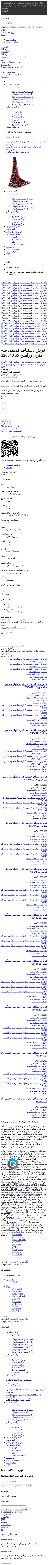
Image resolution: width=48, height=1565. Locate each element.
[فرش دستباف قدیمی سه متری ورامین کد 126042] (24, 362)
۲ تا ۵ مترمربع (18, 117)
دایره (8, 132)
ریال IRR (10, 1223)
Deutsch (19, 1237)
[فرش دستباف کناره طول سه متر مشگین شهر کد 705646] (24, 943)
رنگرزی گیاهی (12, 152)
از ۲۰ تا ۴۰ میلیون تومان (22, 99)
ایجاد (29, 1486)
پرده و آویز (16, 239)
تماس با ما (11, 39)
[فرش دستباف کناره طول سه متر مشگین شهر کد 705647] (24, 897)
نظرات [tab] (9, 467)
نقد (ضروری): (7, 632)
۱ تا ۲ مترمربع (18, 114)
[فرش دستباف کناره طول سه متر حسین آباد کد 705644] (24, 1035)
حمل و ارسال (12, 42)
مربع (20, 132)
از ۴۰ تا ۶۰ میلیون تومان (22, 102)
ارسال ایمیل (6, 421)
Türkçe (18, 1245)
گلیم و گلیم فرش (14, 226)
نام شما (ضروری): (9, 627)
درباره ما (10, 247)
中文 (18, 1242)
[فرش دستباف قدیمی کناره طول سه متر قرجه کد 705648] (24, 851)
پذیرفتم (5, 10)
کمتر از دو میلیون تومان (22, 199)
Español (19, 1234)
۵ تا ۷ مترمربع (18, 119)
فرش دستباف (12, 84)
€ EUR (9, 23)
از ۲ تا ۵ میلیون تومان (21, 201)
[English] (7, 27)
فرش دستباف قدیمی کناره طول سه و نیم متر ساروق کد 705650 (25, 778)
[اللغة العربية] (21, 27)
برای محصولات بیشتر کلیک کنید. (15, 1262)
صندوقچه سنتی (18, 244)
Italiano (18, 1252)
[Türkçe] (30, 27)
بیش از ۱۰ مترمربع (20, 124)
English (19, 1232)
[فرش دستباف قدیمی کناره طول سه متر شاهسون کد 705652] (24, 666)
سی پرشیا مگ (12, 249)
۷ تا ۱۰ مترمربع (18, 122)
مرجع (10, 475)
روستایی (34, 142)
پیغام (3, 409)
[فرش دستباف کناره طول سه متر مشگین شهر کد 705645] (24, 989)
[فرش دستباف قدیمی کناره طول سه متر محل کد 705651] (24, 713)
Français (18, 1247)
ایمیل (3, 403)
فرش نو (22, 147)
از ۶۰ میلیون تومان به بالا (22, 104)
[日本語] (3, 30)
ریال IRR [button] (5, 18)
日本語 (18, 1254)
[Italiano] (41, 27)
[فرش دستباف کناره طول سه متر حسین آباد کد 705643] (24, 1081)
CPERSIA (26, 1195)
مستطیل (27, 132)
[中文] (25, 27)
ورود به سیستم (13, 1218)
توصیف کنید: (6, 617)
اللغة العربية (20, 1239)
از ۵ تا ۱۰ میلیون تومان (22, 94)
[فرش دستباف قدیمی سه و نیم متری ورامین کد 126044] (24, 365)
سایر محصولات (13, 234)
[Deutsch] (16, 27)
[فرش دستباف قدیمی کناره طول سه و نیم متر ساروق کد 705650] (24, 759)
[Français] (34, 27)
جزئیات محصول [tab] (13, 465)
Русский (19, 1249)
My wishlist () (12, 1481)
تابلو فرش (10, 229)
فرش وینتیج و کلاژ (14, 231)
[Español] (12, 27)
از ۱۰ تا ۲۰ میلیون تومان (22, 96)
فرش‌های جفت (34, 147)
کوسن (14, 236)
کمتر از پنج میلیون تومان (22, 91)
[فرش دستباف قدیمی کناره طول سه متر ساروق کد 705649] (24, 805)
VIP (8, 254)
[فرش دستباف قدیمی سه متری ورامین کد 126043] (24, 283)
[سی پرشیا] (6, 49)
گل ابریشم (25, 152)
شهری (42, 142)
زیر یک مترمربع (18, 112)
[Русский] (38, 27)
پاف (13, 241)
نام (2, 398)
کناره (14, 132)
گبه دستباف (11, 191)
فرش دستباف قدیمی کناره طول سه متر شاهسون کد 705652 (26, 686)
